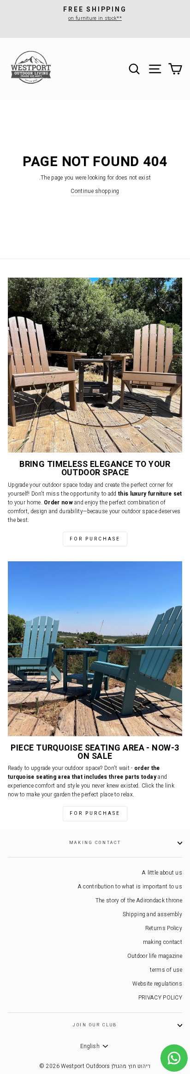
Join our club (95, 1025)
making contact (95, 843)
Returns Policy (163, 928)
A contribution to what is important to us (130, 887)
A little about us (162, 873)
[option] (95, 14)
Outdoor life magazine (154, 956)
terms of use (166, 970)
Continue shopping (95, 191)
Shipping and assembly (152, 915)
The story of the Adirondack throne (138, 901)
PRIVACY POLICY (160, 998)
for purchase (95, 539)
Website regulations (157, 984)
